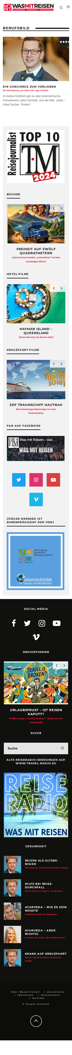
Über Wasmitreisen (25, 992)
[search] (62, 748)
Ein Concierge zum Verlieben (29, 88)
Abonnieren (56, 992)
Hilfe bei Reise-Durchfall (43, 887)
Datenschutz (50, 995)
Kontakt (39, 998)
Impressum (25, 995)
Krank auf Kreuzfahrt (46, 957)
